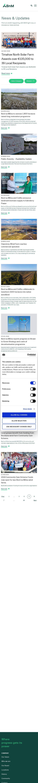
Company (5, 753)
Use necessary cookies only (19, 426)
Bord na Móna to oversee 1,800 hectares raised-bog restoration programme (18, 115)
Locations (5, 770)
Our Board (5, 766)
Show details (27, 409)
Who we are (5, 761)
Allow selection (19, 421)
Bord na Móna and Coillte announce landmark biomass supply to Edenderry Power (17, 201)
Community (5, 778)
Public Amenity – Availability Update (16, 159)
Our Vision (5, 757)
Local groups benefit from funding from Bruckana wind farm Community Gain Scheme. (17, 435)
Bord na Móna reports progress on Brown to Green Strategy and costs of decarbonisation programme (18, 341)
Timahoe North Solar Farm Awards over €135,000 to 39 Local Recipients (17, 59)
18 (24, 500)
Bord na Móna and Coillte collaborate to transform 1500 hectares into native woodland (17, 292)
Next (35, 500)
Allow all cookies (19, 415)
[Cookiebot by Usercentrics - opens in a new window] (27, 355)
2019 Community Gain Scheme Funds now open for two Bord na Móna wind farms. (17, 480)
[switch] (33, 388)
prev (2, 496)
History (4, 774)
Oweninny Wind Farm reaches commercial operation (14, 245)
